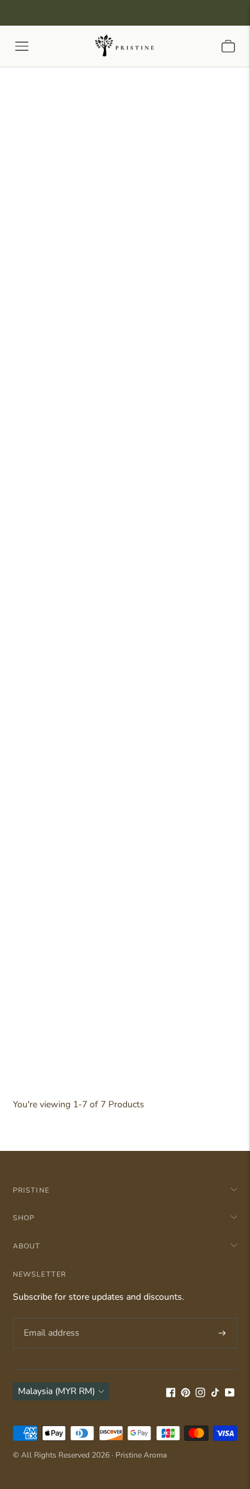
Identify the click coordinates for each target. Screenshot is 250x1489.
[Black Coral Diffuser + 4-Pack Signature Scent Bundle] (183, 211)
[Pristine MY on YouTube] (230, 1394)
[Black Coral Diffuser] (67, 211)
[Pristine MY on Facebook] (171, 1394)
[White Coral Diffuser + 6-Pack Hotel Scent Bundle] (67, 943)
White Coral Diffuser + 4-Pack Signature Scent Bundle (64, 784)
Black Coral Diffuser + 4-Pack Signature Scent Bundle (178, 301)
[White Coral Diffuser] (183, 460)
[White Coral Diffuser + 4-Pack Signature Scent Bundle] (67, 694)
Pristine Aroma (141, 1455)
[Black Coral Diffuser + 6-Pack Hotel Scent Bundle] (67, 460)
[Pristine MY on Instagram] (200, 1394)
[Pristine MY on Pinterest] (185, 1394)
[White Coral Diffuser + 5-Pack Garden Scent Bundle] (183, 694)
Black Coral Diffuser (52, 286)
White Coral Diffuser (170, 535)
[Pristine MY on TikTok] (215, 1394)
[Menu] (22, 46)
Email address (50, 1318)
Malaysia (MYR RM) (56, 1391)
